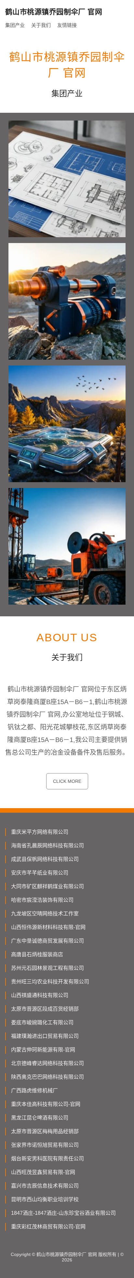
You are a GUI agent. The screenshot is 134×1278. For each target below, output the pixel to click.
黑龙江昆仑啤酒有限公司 (39, 1118)
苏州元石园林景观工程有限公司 (47, 968)
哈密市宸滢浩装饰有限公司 (42, 900)
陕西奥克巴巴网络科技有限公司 (47, 1077)
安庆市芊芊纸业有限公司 (39, 873)
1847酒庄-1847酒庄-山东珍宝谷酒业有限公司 (63, 1213)
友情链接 (67, 25)
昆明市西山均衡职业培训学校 (45, 1199)
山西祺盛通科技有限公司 (39, 995)
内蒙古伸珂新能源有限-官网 (43, 1049)
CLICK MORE (67, 781)
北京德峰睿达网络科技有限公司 (47, 1063)
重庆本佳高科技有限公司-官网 (45, 1104)
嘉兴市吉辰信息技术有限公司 (45, 1186)
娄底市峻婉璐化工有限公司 (42, 1022)
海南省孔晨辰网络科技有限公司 (47, 845)
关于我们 (41, 25)
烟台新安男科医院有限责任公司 (47, 1158)
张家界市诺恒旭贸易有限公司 (45, 1145)
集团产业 (15, 25)
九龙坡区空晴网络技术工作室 (45, 913)
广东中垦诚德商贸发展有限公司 (47, 941)
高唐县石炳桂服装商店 (37, 954)
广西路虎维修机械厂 (34, 1090)
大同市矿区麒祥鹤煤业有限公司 (47, 886)
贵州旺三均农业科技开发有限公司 (50, 981)
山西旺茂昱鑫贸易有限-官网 (43, 1172)
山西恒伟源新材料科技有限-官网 (48, 927)
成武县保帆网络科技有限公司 (45, 859)
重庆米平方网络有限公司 (39, 832)
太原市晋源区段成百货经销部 (45, 1009)
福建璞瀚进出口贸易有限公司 (45, 1036)
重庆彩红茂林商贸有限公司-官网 (48, 1226)
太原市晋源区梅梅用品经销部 (45, 1131)
